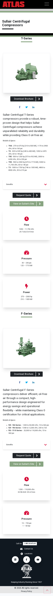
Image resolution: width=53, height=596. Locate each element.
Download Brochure (23, 98)
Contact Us (28, 549)
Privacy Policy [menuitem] (26, 591)
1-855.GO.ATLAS (30, 543)
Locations (28, 554)
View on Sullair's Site (23, 203)
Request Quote (23, 195)
